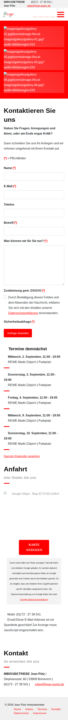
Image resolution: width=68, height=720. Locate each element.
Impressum (39, 713)
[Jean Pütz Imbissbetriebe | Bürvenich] (9, 14)
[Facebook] (51, 14)
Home (17, 709)
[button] (60, 14)
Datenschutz (21, 713)
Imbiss (29, 709)
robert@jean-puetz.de (38, 5)
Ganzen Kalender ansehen (22, 456)
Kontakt (55, 709)
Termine (42, 709)
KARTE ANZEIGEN (34, 547)
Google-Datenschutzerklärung (34, 599)
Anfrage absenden (18, 333)
